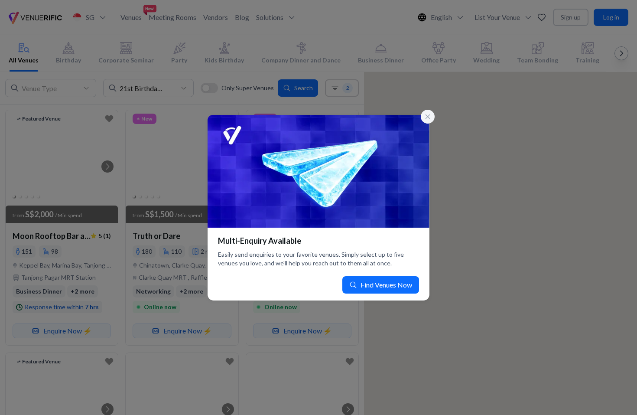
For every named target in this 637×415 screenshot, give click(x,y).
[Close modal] (428, 117)
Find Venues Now (386, 285)
